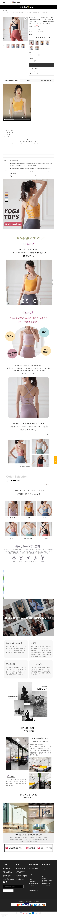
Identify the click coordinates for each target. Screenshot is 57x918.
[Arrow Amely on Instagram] (7, 882)
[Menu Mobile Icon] (4, 2)
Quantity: (31, 58)
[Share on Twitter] (31, 37)
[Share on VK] (49, 37)
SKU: (30, 29)
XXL (44, 54)
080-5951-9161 (21, 869)
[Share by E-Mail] (36, 37)
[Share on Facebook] (29, 37)
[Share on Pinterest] (38, 37)
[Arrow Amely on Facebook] (4, 882)
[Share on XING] (44, 37)
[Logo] (16, 2)
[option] (15, 29)
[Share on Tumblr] (34, 37)
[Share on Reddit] (42, 37)
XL (40, 54)
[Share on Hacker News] (47, 37)
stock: (30, 31)
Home (4, 10)
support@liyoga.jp (23, 868)
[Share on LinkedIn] (40, 37)
